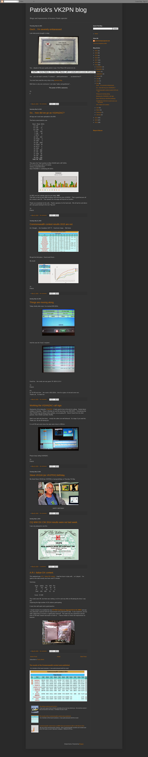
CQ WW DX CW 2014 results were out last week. (54, 522)
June (97, 81)
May (97, 83)
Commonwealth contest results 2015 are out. (51, 224)
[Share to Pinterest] (58, 104)
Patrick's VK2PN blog (58, 9)
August (98, 76)
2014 (96, 117)
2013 (96, 120)
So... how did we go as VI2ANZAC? (47, 113)
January (98, 114)
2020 (96, 53)
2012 (96, 122)
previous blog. (58, 80)
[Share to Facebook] (56, 104)
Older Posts (83, 656)
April (97, 107)
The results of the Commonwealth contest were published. (50, 665)
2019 (96, 55)
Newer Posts (33, 656)
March (98, 110)
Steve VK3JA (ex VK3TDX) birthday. (47, 475)
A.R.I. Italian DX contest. (42, 572)
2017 (96, 60)
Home (58, 656)
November (99, 69)
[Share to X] (54, 104)
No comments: (43, 103)
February (99, 112)
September (99, 74)
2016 (96, 62)
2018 (96, 57)
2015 (96, 64)
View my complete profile (100, 43)
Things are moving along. (42, 302)
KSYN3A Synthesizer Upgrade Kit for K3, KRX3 (66, 610)
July (97, 78)
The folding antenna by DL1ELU (48, 706)
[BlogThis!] (52, 104)
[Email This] (50, 104)
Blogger (81, 744)
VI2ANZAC (49, 409)
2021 (96, 50)
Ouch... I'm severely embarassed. (46, 29)
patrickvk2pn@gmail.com (102, 41)
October (98, 71)
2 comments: (43, 566)
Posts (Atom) (40, 659)
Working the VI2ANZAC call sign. (46, 405)
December (99, 67)
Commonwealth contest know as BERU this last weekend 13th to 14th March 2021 (61, 726)
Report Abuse (97, 130)
